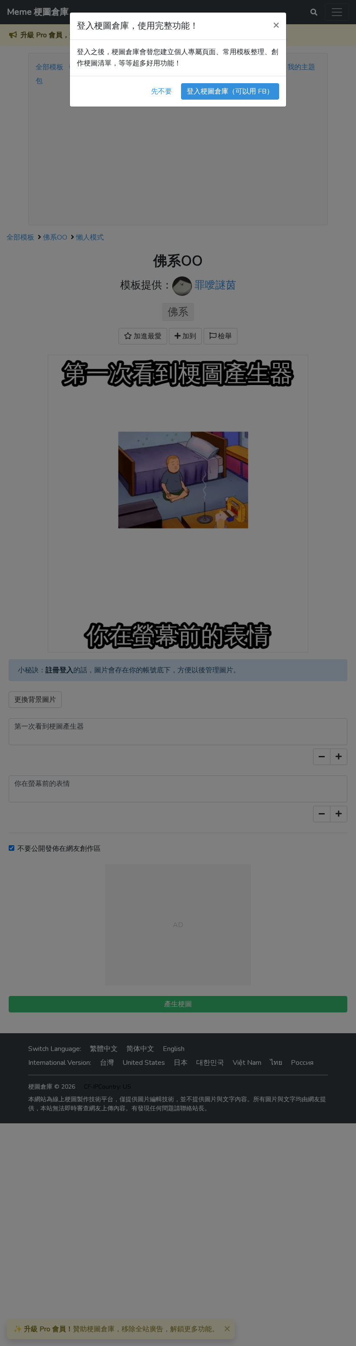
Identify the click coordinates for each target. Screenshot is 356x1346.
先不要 (161, 91)
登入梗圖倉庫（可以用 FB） (230, 91)
